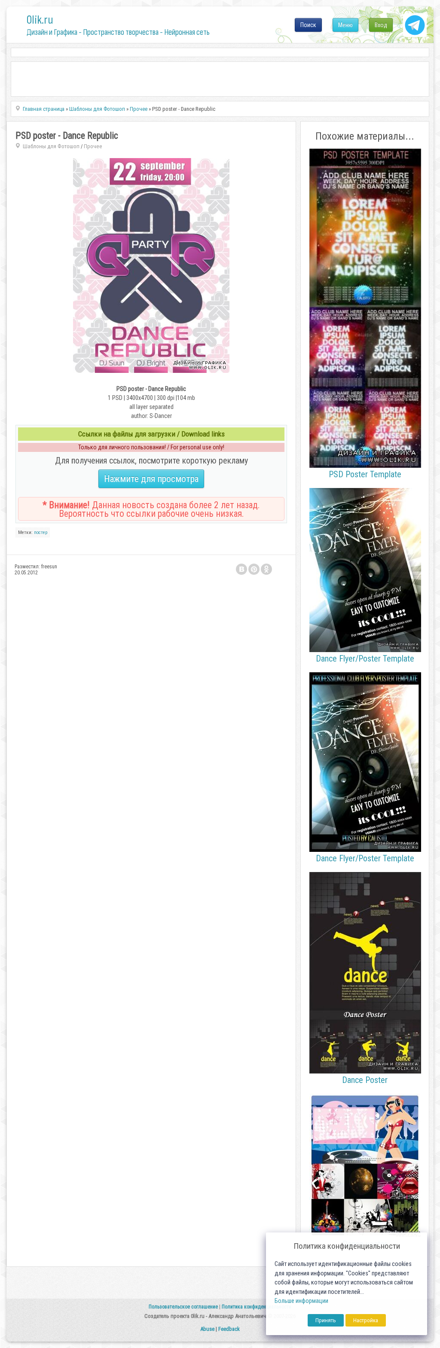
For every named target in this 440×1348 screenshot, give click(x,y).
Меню (345, 24)
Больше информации (301, 1301)
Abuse (207, 1329)
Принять (325, 1320)
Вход (381, 24)
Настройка (365, 1320)
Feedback (229, 1329)
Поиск (308, 24)
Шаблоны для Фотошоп (51, 146)
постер (40, 532)
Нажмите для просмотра (151, 478)
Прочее (93, 146)
